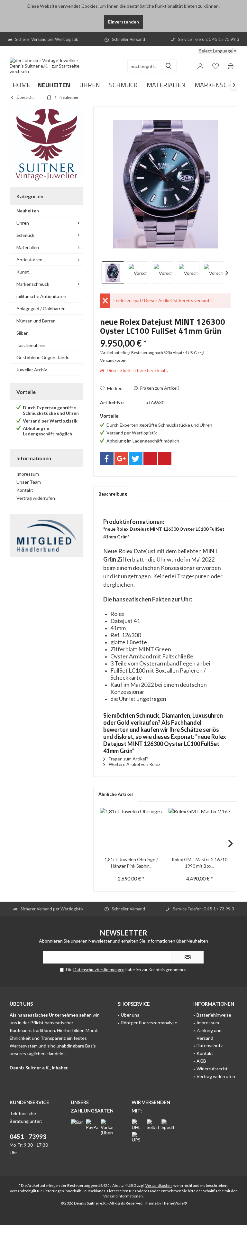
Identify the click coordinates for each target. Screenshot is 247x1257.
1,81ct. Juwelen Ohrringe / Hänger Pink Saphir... (131, 863)
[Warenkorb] (230, 66)
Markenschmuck (32, 284)
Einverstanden (123, 21)
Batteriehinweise (214, 1015)
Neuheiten (27, 210)
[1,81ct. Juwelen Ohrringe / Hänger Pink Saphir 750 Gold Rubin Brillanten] (131, 830)
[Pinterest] (150, 458)
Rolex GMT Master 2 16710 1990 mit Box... (199, 863)
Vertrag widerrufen (35, 498)
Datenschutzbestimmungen (98, 969)
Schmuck (25, 235)
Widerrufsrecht (212, 1068)
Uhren (22, 223)
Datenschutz (210, 1045)
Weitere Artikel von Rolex (134, 764)
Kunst (22, 272)
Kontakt (24, 490)
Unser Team (28, 482)
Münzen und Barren (36, 320)
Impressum (27, 474)
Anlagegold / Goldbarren (41, 308)
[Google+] (121, 458)
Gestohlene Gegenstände (42, 357)
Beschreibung (112, 494)
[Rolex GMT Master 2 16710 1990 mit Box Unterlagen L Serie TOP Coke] (200, 830)
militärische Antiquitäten (41, 296)
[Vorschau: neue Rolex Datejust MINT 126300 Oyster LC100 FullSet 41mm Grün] (113, 272)
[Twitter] (135, 458)
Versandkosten (158, 1185)
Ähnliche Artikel (115, 794)
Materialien (27, 247)
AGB (201, 1061)
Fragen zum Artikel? (159, 388)
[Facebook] (107, 458)
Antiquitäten (29, 259)
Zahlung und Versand (209, 1034)
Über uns (130, 1015)
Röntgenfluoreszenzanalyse (149, 1022)
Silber (22, 333)
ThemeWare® (174, 1203)
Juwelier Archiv (31, 369)
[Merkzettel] (215, 66)
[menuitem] (230, 66)
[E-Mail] (164, 458)
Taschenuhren (30, 345)
